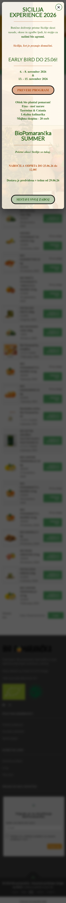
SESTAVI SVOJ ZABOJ (33, 199)
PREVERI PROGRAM (33, 90)
